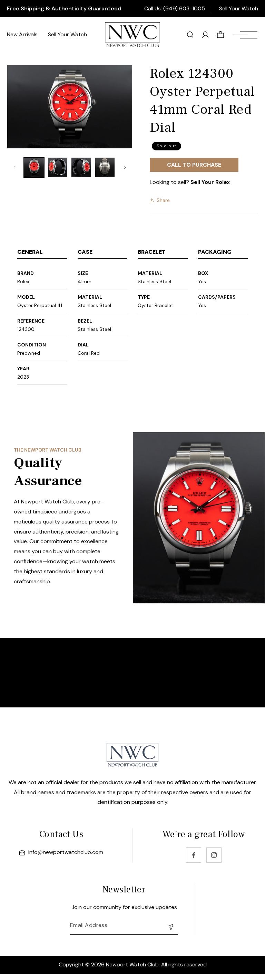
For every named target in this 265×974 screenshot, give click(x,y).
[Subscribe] (170, 927)
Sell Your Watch (238, 8)
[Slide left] (14, 167)
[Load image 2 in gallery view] (58, 167)
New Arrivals (22, 34)
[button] (245, 34)
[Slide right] (124, 167)
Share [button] (163, 200)
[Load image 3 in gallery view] (81, 167)
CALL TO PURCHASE (194, 164)
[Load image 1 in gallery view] (34, 167)
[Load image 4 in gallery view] (105, 167)
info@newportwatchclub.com (65, 852)
